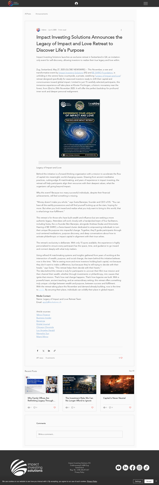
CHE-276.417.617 (83, 470)
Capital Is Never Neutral (114, 398)
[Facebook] (132, 468)
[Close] (156, 481)
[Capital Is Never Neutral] (117, 384)
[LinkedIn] (125, 468)
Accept (148, 481)
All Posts (28, 14)
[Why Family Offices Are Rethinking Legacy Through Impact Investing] (42, 384)
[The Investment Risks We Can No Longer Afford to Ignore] (79, 384)
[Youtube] (118, 468)
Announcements (42, 14)
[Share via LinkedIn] (49, 351)
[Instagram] (139, 468)
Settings (138, 481)
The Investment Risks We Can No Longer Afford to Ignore (79, 399)
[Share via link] (55, 351)
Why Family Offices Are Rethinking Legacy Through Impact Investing (40, 399)
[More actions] (121, 29)
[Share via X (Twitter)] (43, 351)
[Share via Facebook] (37, 351)
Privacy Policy (79, 472)
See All (131, 371)
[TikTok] (146, 468)
